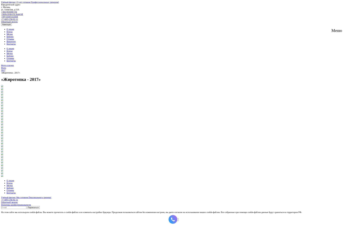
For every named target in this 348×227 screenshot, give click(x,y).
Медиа (10, 34)
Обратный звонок (9, 22)
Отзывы (10, 39)
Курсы (10, 32)
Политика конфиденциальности (16, 205)
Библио (10, 36)
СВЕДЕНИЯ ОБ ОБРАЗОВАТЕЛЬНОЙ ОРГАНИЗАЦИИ (12, 14)
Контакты (11, 44)
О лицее (10, 29)
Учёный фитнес (30, 2)
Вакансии (11, 41)
